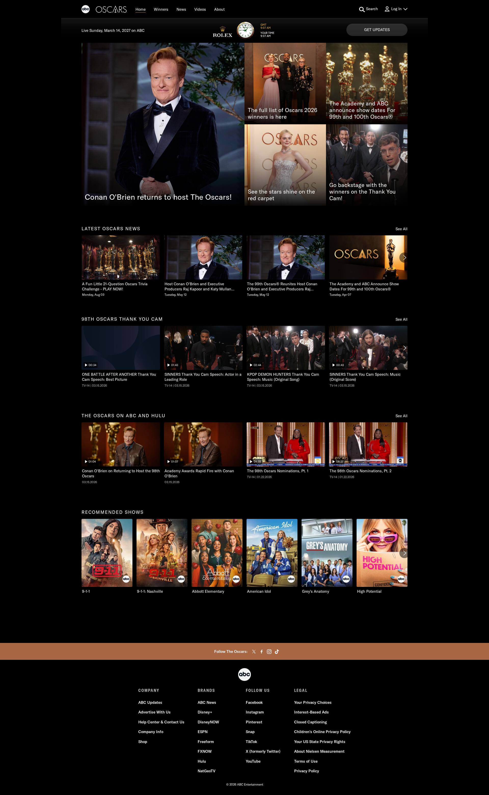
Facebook (254, 702)
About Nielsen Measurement (319, 751)
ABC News (207, 702)
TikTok (251, 741)
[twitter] (254, 651)
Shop (142, 741)
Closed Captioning (310, 722)
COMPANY (148, 690)
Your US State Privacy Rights (319, 741)
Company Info (150, 731)
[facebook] (261, 651)
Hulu (202, 761)
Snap (250, 731)
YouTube (253, 761)
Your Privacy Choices (313, 702)
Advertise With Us (154, 712)
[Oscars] (111, 10)
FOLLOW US (258, 690)
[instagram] (269, 651)
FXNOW (205, 751)
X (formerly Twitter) (263, 751)
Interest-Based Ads (311, 712)
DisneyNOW (208, 722)
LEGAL (300, 690)
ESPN (203, 731)
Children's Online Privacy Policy (322, 731)
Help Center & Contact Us (161, 722)
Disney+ (205, 712)
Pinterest (254, 722)
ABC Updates (150, 702)
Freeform (206, 741)
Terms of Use (306, 761)
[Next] (404, 257)
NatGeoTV (206, 771)
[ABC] (86, 10)
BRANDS (206, 690)
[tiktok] (277, 651)
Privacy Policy (306, 771)
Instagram (255, 712)
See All (402, 228)
